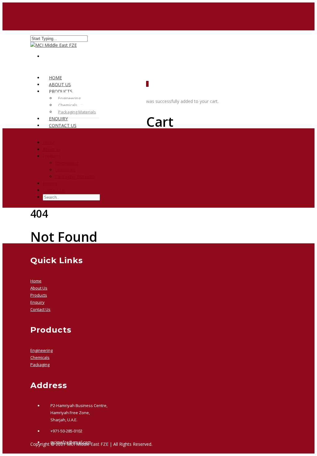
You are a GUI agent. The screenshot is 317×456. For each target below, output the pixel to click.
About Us (38, 288)
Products (38, 295)
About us (52, 149)
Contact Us (62, 125)
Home (49, 142)
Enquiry (50, 183)
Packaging (40, 364)
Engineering (69, 98)
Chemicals (67, 105)
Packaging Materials (77, 112)
